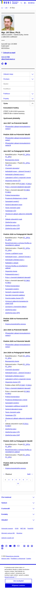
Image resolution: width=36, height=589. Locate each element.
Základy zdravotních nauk (13, 219)
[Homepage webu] (9, 2)
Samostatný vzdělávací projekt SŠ (16, 406)
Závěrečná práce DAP (12, 228)
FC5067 (22, 184)
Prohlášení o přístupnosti (18, 558)
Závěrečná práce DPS (12, 313)
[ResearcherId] (2, 64)
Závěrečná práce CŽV (12, 225)
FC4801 (8, 192)
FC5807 (8, 426)
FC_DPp (8, 165)
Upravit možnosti (9, 577)
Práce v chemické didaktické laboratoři (17, 187)
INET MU (23, 528)
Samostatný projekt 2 (12, 201)
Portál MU (30, 528)
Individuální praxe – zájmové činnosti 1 (18, 256)
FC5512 (25, 424)
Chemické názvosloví (12, 168)
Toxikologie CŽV (10, 211)
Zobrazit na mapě (9, 52)
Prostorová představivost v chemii (16, 198)
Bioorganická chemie (12, 160)
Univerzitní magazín (7, 528)
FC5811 (28, 184)
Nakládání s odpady (11, 263)
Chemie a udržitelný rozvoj (14, 253)
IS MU (16, 528)
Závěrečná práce (10, 222)
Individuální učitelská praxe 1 (14, 260)
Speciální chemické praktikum (15, 295)
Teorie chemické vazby (12, 208)
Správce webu (5, 558)
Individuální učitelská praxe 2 (14, 174)
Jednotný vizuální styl (7, 538)
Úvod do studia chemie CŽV (14, 298)
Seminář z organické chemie (14, 292)
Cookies (28, 558)
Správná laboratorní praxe (13, 204)
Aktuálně (4, 520)
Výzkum (4, 503)
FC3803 (27, 190)
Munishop (19, 533)
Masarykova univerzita (12, 556)
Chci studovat (6, 497)
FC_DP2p (26, 163)
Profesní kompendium (12, 195)
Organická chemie (11, 271)
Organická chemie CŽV (13, 180)
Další (28, 474)
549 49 (5, 57)
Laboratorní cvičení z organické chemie (18, 177)
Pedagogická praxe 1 (12, 274)
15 (18, 483)
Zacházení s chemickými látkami (15, 306)
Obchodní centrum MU (8, 533)
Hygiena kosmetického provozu (15, 324)
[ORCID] (6, 64)
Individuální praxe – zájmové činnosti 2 (18, 171)
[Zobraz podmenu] (32, 497)
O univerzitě (5, 508)
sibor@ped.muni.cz (8, 59)
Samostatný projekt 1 (12, 289)
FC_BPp (8, 157)
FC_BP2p (26, 154)
